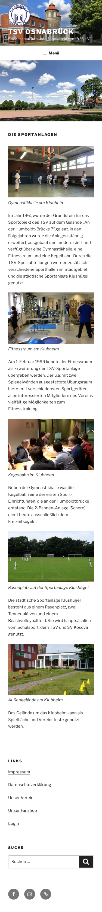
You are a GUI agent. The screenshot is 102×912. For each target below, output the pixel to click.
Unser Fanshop (22, 810)
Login (13, 823)
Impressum (19, 772)
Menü (54, 53)
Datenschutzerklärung (29, 784)
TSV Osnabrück (41, 32)
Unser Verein (20, 797)
